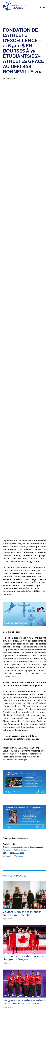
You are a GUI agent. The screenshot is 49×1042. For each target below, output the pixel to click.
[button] (44, 6)
